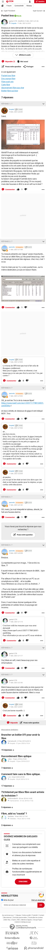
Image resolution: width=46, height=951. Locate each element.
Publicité (35, 915)
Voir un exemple (38, 900)
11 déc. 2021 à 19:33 (15, 396)
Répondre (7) (10, 62)
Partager (29, 67)
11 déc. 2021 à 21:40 (15, 505)
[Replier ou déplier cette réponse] (43, 104)
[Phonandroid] (34, 948)
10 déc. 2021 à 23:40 (15, 112)
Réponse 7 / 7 (6, 675)
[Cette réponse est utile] (18, 189)
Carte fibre (5, 85)
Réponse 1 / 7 (6, 104)
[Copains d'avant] (12, 943)
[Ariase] (12, 948)
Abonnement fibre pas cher (12, 88)
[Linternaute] (12, 938)
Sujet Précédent (9, 11)
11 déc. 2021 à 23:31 (24, 23)
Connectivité (19, 6)
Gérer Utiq (7, 920)
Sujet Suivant (37, 11)
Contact (41, 915)
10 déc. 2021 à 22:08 (15, 553)
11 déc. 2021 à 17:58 (15, 250)
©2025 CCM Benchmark (23, 922)
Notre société (26, 915)
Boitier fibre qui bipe (9, 91)
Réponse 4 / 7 (6, 497)
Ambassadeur (19, 247)
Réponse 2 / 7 (6, 241)
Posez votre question (13, 67)
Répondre (14, 723)
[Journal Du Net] (34, 933)
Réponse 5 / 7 (6, 545)
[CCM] (10, 1)
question (41, 1)
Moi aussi (24, 62)
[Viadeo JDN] (34, 943)
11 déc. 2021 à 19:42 (16, 428)
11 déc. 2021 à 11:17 (15, 656)
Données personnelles (20, 917)
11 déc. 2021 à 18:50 (16, 362)
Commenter (10, 189)
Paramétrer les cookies (35, 917)
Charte (14, 920)
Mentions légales (26, 920)
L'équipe (18, 915)
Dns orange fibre (8, 78)
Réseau (29, 6)
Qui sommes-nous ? (8, 915)
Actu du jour (8, 900)
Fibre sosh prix (7, 81)
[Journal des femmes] (12, 933)
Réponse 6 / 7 (6, 648)
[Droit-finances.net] (34, 938)
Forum (9, 6)
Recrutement (8, 917)
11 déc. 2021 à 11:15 (16, 622)
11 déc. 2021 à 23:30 (16, 473)
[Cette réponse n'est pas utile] (25, 189)
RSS (18, 920)
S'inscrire (23, 882)
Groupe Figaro (37, 920)
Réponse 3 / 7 (6, 388)
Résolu (19, 16)
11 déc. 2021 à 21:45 (15, 683)
